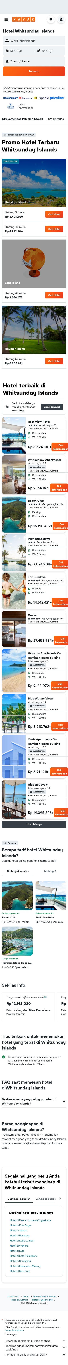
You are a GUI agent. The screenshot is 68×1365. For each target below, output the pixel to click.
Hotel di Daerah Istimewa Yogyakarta (30, 1220)
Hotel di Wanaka (19, 1245)
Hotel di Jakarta (18, 1230)
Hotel (26, 1296)
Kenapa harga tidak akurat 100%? (26, 1354)
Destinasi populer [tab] (19, 1198)
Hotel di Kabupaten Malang (25, 1266)
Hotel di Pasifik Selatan (44, 1296)
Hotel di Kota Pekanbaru (23, 1255)
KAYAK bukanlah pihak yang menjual (28, 1340)
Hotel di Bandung (19, 1235)
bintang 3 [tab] (50, 871)
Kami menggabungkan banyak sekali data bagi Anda (31, 1347)
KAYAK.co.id (13, 1296)
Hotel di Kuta (17, 1250)
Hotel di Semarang (20, 1261)
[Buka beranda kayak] (23, 19)
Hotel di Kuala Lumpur (22, 1240)
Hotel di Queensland (42, 1299)
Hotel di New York (20, 1271)
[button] (6, 19)
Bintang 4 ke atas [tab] (18, 871)
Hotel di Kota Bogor (21, 1225)
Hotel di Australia (19, 1299)
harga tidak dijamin (14, 1330)
